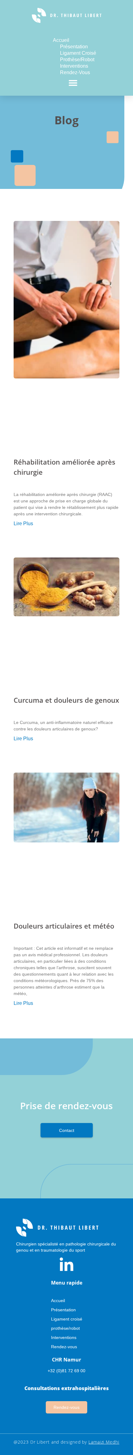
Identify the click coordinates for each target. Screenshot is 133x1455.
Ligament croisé (78, 53)
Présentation (74, 46)
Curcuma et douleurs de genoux (66, 700)
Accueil (61, 40)
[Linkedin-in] (66, 1265)
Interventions (74, 66)
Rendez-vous (75, 72)
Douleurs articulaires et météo (64, 925)
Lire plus (23, 523)
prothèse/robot (77, 59)
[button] (73, 83)
